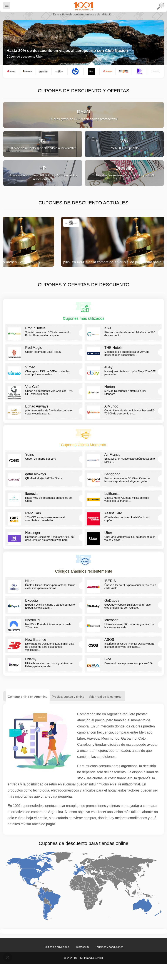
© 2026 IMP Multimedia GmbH (83, 958)
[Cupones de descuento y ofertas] (83, 6)
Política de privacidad (56, 947)
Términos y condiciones (109, 947)
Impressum (82, 947)
